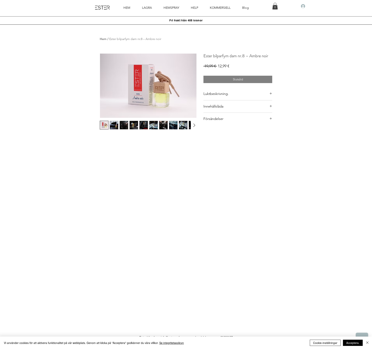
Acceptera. (352, 343)
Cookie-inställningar (325, 343)
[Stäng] (367, 343)
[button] (194, 8)
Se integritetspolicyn (171, 343)
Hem (103, 39)
